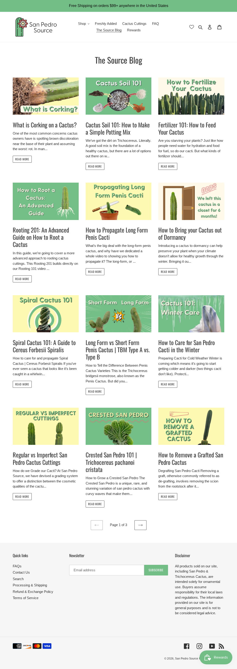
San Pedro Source (186, 658)
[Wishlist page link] (191, 27)
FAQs (17, 566)
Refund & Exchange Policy (33, 592)
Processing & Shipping (30, 585)
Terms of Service (25, 598)
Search (18, 579)
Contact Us (21, 572)
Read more (22, 159)
